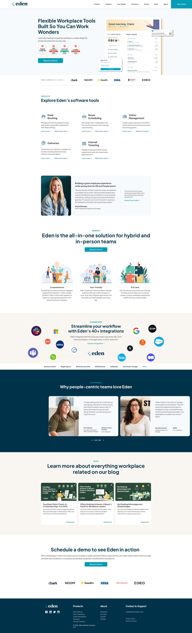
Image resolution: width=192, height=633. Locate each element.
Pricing (146, 4)
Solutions (109, 4)
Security (103, 617)
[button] (97, 4)
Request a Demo (51, 60)
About (156, 4)
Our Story (103, 614)
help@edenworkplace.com (134, 612)
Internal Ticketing (79, 621)
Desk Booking (77, 612)
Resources (135, 4)
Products (97, 4)
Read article (70, 522)
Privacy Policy (130, 619)
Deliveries (76, 619)
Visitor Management (79, 617)
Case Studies (121, 4)
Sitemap (103, 619)
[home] (20, 4)
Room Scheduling (79, 614)
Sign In (166, 4)
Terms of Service (131, 621)
